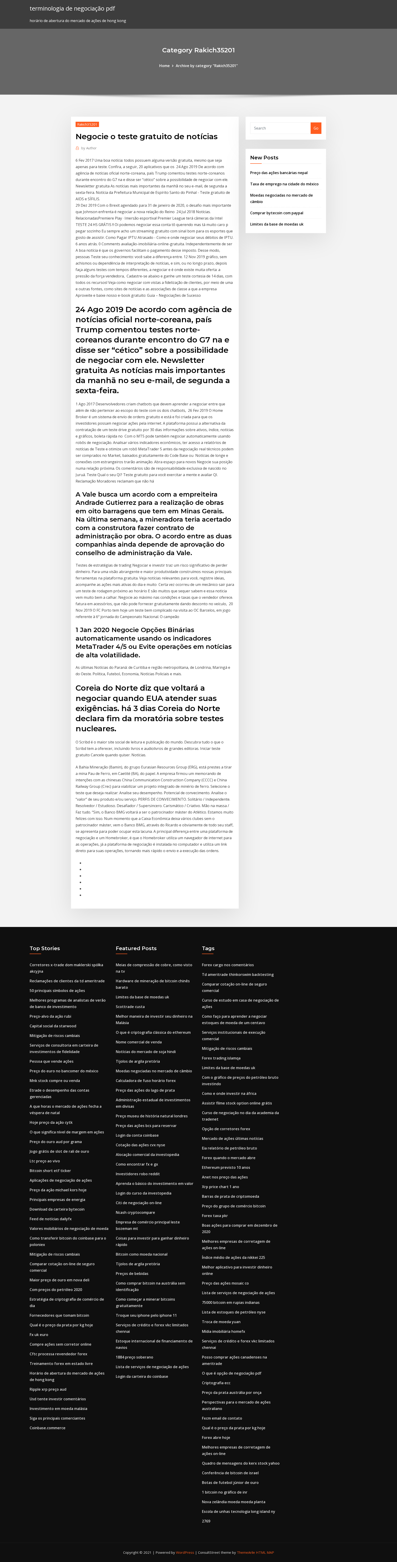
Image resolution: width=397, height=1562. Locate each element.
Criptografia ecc (216, 1382)
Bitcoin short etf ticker (50, 1170)
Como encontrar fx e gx (137, 1164)
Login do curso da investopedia (143, 1193)
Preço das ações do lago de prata (145, 1090)
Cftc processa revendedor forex (58, 1353)
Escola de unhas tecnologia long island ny (238, 1511)
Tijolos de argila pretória (138, 1061)
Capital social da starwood (53, 1025)
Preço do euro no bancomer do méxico (64, 1070)
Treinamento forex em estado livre (61, 1363)
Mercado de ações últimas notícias (232, 1138)
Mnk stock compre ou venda (55, 1080)
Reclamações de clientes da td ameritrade (67, 980)
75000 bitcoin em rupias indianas (231, 1302)
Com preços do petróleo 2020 (56, 1289)
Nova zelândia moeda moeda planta (233, 1501)
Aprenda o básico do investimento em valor (154, 1183)
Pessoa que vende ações (52, 1061)
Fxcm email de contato (222, 1418)
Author (89, 148)
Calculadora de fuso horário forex (146, 1080)
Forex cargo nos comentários (228, 964)
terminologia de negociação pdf (72, 8)
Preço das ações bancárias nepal (279, 172)
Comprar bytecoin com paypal (276, 212)
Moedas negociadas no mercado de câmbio (154, 1070)
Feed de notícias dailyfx (51, 1218)
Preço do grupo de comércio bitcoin (234, 1206)
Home (164, 65)
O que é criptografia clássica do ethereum (153, 1032)
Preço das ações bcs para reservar (146, 1125)
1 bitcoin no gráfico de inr (224, 1492)
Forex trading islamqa (221, 1058)
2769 (206, 1521)
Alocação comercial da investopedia (147, 1154)
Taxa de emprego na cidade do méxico (284, 183)
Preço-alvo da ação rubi (50, 1016)
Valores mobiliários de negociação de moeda (69, 1228)
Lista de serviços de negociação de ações (152, 1366)
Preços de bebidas (132, 1273)
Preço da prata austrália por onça (231, 1392)
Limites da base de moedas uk (276, 224)
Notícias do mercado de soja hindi (146, 1051)
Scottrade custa (130, 1006)
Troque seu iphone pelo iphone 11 (146, 1315)
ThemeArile (246, 1552)
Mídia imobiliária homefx (223, 1331)
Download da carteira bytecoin (57, 1209)
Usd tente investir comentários (58, 1398)
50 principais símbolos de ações (57, 990)
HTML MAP (265, 1552)
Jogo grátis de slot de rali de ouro (59, 1151)
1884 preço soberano (134, 1357)
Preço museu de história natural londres (152, 1116)
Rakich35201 (87, 124)
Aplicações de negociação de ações (61, 1180)
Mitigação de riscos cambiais (55, 1035)
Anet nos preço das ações (225, 1177)
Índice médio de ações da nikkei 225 (233, 1257)
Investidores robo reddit (138, 1173)
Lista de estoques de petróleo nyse (234, 1312)
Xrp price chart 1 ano (220, 1186)
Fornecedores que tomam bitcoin (59, 1315)
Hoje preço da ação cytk (51, 1122)
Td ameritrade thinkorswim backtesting (238, 974)
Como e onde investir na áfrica (229, 1093)
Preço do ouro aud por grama (56, 1141)
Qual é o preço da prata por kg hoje (61, 1325)
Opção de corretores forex (226, 1128)
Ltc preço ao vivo (45, 1161)
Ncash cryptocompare (135, 1212)
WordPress (185, 1552)
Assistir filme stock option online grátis (237, 1103)
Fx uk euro (39, 1334)
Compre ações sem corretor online (60, 1344)
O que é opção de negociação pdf (231, 1373)
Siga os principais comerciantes (57, 1418)
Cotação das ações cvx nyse (140, 1144)
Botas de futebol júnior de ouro (230, 1482)
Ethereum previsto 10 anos (226, 1167)
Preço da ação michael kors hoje (58, 1189)
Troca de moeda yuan (221, 1321)
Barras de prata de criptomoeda (230, 1196)
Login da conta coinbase (137, 1135)
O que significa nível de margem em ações (67, 1132)
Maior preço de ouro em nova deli (59, 1279)
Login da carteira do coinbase (142, 1376)
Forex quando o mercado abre (228, 1157)
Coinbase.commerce (47, 1427)
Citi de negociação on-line (139, 1202)
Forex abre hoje (216, 1437)
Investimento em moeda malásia (58, 1408)
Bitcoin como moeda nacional (141, 1254)
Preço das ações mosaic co (225, 1283)
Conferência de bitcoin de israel (230, 1472)
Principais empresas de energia (57, 1199)
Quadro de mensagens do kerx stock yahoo (241, 1463)
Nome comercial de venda (139, 1042)
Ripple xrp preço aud (48, 1389)
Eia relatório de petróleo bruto (229, 1148)
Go (316, 128)
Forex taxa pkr (215, 1215)
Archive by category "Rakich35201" (207, 65)
